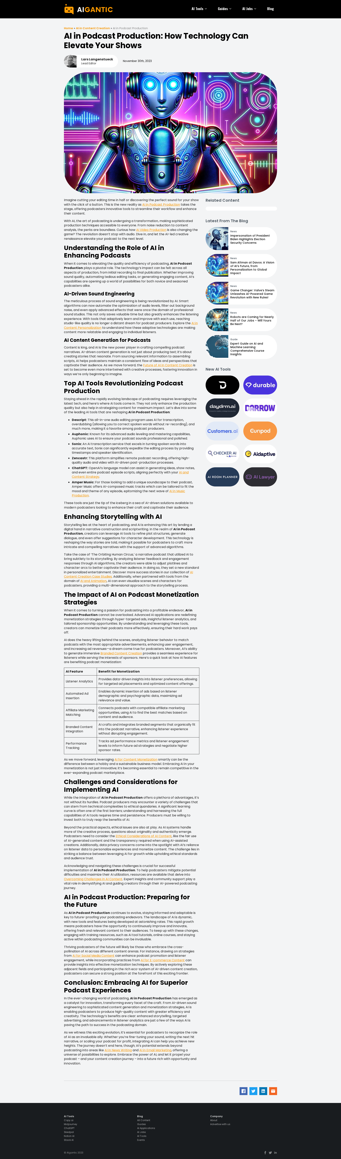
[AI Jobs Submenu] (256, 8)
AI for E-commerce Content (163, 960)
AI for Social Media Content (93, 955)
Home (68, 28)
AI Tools (197, 8)
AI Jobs (247, 8)
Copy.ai (68, 1120)
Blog (270, 8)
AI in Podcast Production (161, 204)
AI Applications (146, 1128)
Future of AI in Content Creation (167, 365)
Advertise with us (220, 1124)
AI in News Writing (118, 1050)
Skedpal (69, 1132)
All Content (143, 1120)
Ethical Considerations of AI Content (144, 836)
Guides (223, 8)
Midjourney (70, 1124)
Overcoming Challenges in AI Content (93, 879)
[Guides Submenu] (231, 8)
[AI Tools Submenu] (206, 8)
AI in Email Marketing (155, 1050)
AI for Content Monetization (135, 759)
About (213, 1120)
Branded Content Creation (121, 653)
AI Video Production (151, 230)
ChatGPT (69, 1128)
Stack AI (69, 1140)
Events (141, 1140)
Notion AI (69, 1136)
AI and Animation (93, 581)
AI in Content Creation (93, 28)
